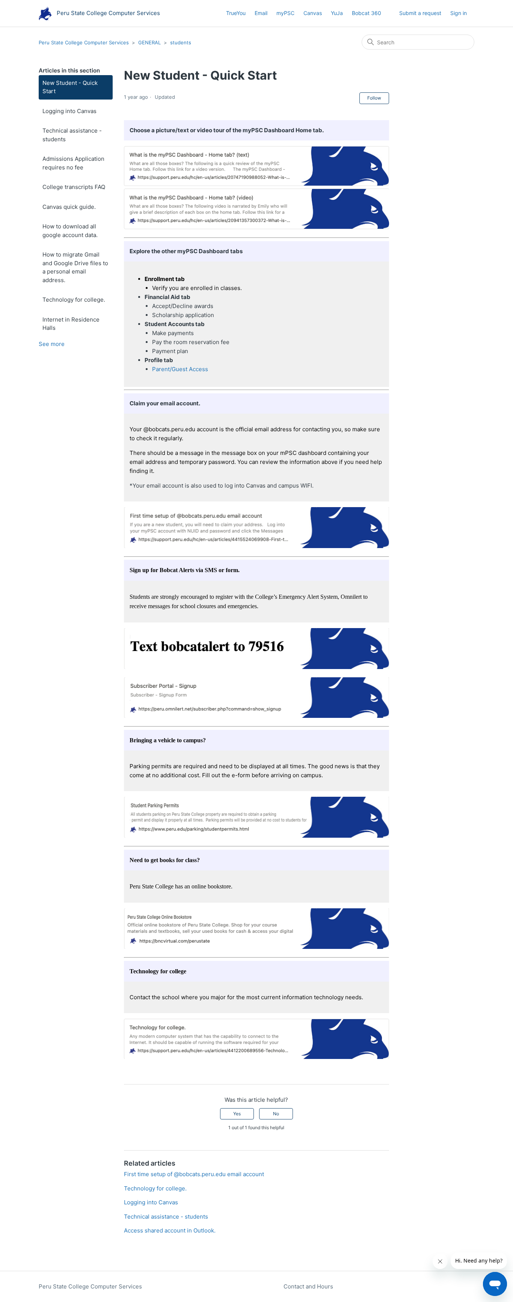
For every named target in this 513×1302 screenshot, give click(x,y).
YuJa (337, 13)
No (276, 1113)
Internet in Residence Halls (71, 324)
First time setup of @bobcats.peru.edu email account (194, 1174)
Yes (237, 1113)
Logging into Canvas (69, 111)
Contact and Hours (308, 1286)
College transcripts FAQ (73, 186)
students (180, 42)
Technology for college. (73, 299)
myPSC (285, 13)
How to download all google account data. (70, 231)
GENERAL (149, 42)
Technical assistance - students (72, 135)
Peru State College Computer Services (84, 42)
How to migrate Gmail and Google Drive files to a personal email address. (75, 267)
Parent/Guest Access (180, 369)
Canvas (312, 13)
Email (261, 13)
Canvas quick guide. (69, 206)
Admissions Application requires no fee (73, 163)
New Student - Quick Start (70, 87)
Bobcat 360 (366, 13)
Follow (374, 98)
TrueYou (236, 13)
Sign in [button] (458, 13)
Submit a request (420, 13)
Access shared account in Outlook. (170, 1230)
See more (52, 343)
